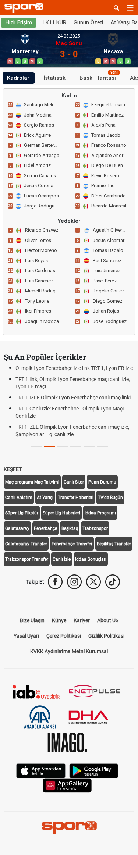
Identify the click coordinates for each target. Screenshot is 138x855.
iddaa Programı (100, 513)
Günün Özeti (88, 22)
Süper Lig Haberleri (61, 513)
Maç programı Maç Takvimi (32, 482)
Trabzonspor (95, 528)
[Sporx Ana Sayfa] (25, 8)
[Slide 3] (75, 446)
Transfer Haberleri (75, 497)
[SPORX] (69, 828)
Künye (59, 620)
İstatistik (54, 78)
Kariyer (82, 620)
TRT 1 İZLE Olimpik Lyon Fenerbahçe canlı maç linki (73, 397)
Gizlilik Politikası (106, 636)
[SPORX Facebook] (55, 582)
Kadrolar (18, 78)
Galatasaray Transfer (26, 543)
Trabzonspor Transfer (26, 559)
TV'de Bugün (110, 497)
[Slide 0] (36, 446)
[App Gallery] (67, 784)
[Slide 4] (89, 446)
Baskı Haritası (98, 76)
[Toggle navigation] (130, 7)
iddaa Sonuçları (90, 559)
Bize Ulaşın (32, 620)
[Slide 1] (49, 446)
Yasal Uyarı (26, 636)
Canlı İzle (62, 559)
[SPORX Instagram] (74, 582)
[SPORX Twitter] (93, 582)
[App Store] (41, 770)
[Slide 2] (62, 446)
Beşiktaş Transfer (114, 543)
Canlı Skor (74, 482)
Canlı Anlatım (18, 497)
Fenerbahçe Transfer (72, 543)
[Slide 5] (102, 446)
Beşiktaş (69, 528)
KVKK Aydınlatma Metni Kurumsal (69, 651)
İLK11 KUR (53, 22)
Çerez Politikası (63, 636)
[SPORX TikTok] (113, 582)
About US (107, 620)
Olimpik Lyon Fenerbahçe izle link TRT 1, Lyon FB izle (74, 368)
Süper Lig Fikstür (21, 513)
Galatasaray (17, 528)
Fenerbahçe (45, 528)
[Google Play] (93, 770)
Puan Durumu (102, 482)
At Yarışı (45, 497)
